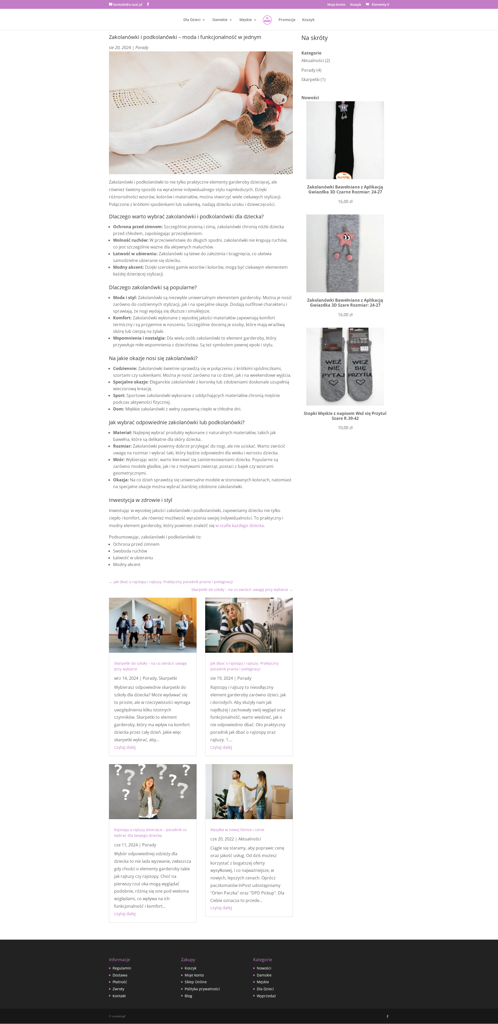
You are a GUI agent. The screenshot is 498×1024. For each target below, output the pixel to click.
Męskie (245, 20)
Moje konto (336, 5)
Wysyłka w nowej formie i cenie (237, 829)
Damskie (219, 20)
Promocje (287, 20)
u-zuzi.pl (119, 1016)
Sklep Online (196, 981)
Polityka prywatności (202, 988)
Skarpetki (168, 678)
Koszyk (355, 5)
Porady (141, 47)
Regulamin (122, 968)
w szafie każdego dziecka (240, 525)
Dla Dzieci (191, 20)
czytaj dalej (125, 747)
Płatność (120, 981)
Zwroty (118, 988)
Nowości (264, 968)
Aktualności (249, 839)
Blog (188, 995)
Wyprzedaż (266, 995)
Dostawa (120, 975)
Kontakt (119, 995)
